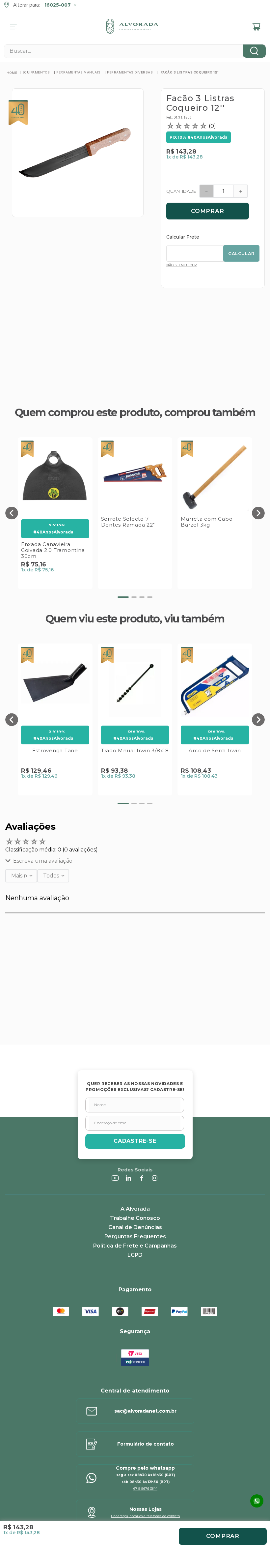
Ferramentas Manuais (78, 72)
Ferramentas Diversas (130, 72)
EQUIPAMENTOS (36, 72)
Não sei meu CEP (181, 265)
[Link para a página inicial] (11, 72)
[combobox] (135, 51)
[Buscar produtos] (254, 51)
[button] (11, 513)
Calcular (241, 253)
